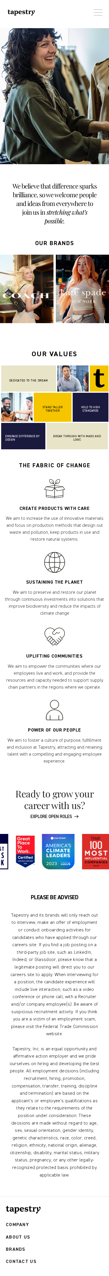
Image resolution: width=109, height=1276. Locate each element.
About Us (18, 1237)
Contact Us (21, 1261)
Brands (16, 1249)
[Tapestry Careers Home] (23, 1210)
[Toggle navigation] (96, 10)
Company (17, 1225)
